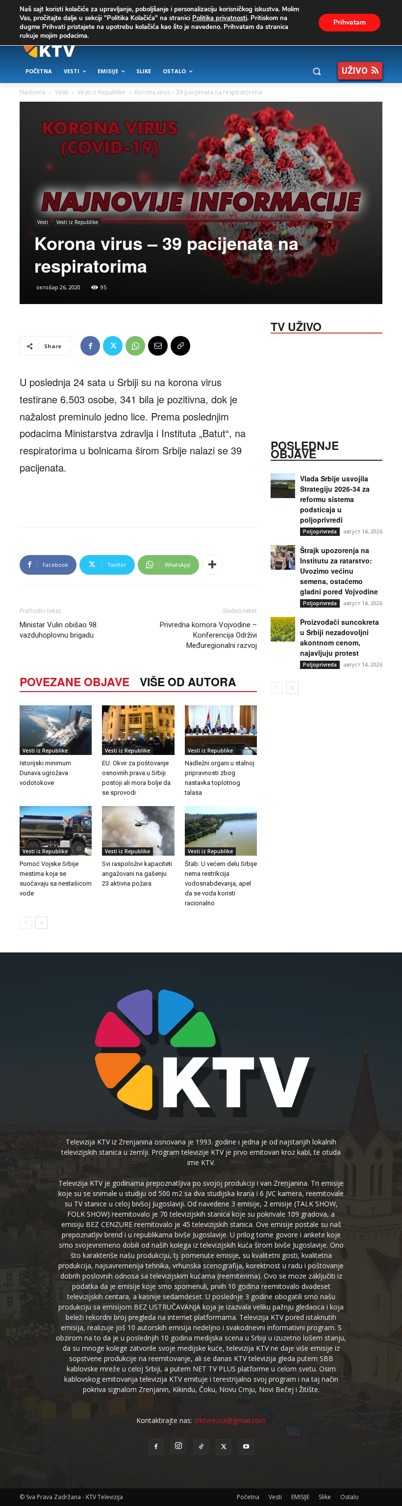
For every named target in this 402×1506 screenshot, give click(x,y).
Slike (325, 1497)
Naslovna (33, 92)
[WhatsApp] (135, 346)
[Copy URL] (180, 346)
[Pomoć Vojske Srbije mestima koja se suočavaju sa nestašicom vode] (56, 831)
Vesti (61, 92)
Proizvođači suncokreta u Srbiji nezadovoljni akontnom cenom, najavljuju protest (339, 637)
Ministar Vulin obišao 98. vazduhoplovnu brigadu (59, 630)
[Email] (158, 346)
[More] (212, 565)
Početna (248, 1497)
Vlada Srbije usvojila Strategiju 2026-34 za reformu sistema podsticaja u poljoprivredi (335, 499)
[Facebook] (90, 346)
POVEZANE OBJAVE (74, 681)
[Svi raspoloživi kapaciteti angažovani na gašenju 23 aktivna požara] (138, 831)
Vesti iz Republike (101, 92)
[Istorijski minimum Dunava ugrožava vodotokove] (56, 730)
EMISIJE (300, 1497)
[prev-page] (26, 923)
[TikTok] (201, 1447)
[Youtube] (246, 1447)
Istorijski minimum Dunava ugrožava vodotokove (45, 772)
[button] (316, 71)
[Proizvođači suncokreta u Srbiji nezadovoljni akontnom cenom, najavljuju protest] (283, 629)
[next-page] (41, 923)
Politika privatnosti (219, 18)
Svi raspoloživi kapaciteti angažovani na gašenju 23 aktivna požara (137, 873)
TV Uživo (296, 326)
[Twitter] (113, 346)
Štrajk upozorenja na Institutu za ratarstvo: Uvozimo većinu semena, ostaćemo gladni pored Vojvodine (339, 570)
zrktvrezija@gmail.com (230, 1420)
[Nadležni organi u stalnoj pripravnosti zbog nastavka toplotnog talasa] (221, 730)
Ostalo (349, 1497)
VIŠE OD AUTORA (188, 681)
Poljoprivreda (320, 531)
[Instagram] (178, 1446)
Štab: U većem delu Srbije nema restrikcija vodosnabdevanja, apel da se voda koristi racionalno (221, 883)
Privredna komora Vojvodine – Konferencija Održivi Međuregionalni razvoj (208, 635)
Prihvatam (349, 22)
